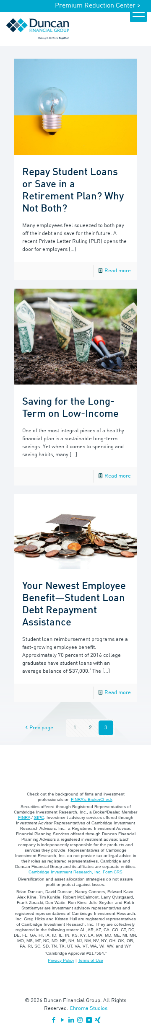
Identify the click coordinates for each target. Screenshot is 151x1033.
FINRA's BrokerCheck (91, 799)
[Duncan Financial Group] (38, 29)
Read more (117, 271)
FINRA (24, 817)
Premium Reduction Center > (98, 6)
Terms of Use (90, 960)
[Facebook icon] (53, 1021)
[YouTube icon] (62, 1021)
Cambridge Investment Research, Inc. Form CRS (75, 872)
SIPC (39, 817)
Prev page (41, 728)
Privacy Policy (61, 960)
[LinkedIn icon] (71, 1021)
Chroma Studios (88, 1008)
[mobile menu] (138, 13)
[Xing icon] (97, 1021)
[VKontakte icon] (89, 1021)
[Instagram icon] (80, 1021)
